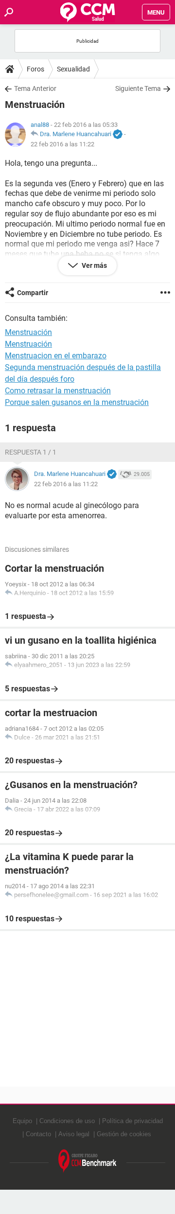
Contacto (38, 1134)
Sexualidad (73, 69)
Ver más (93, 265)
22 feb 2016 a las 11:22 (62, 144)
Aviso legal (73, 1134)
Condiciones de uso (67, 1121)
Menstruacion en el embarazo (55, 355)
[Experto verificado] (117, 134)
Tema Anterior (35, 88)
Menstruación (28, 344)
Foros (35, 69)
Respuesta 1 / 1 (30, 452)
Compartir (32, 293)
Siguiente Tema (138, 88)
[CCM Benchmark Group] (87, 1161)
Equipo (22, 1121)
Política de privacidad (132, 1121)
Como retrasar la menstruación (58, 390)
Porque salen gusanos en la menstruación (77, 402)
